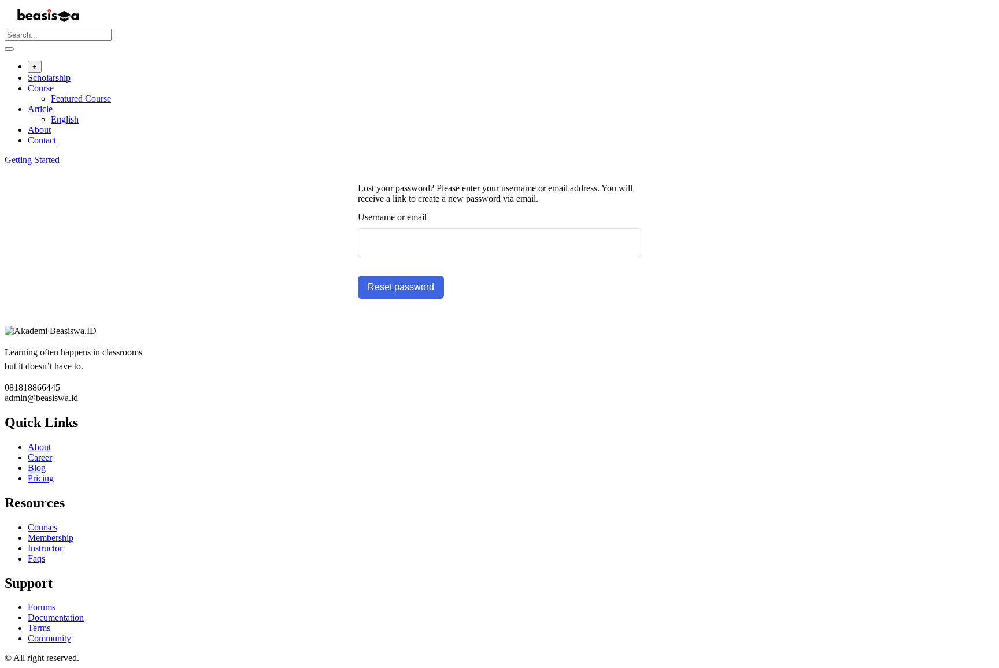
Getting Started (32, 160)
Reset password (401, 287)
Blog (37, 468)
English (65, 119)
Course (41, 88)
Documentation (56, 617)
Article (40, 109)
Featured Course (81, 98)
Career (40, 457)
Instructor (45, 548)
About (39, 130)
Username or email (392, 217)
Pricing (41, 478)
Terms (39, 628)
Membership (50, 538)
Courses (42, 527)
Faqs (36, 558)
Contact (42, 140)
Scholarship (49, 78)
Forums (42, 607)
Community (49, 638)
